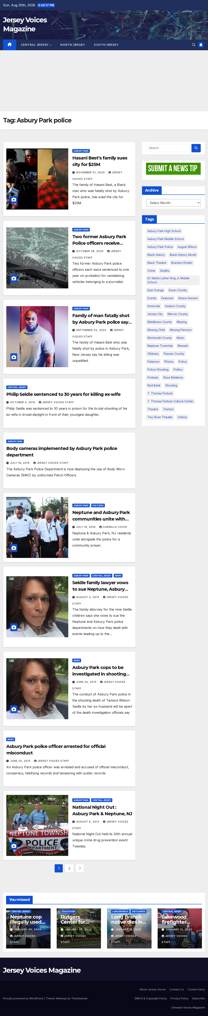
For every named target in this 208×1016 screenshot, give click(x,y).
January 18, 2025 (128, 929)
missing (182, 322)
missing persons (181, 330)
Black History (156, 254)
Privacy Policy (179, 998)
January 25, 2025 (78, 929)
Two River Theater (160, 417)
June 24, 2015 (86, 681)
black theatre (156, 262)
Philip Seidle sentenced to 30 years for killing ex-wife (63, 394)
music (180, 337)
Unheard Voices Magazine (188, 1007)
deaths (164, 270)
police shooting (158, 369)
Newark (183, 345)
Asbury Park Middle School (165, 239)
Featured (167, 298)
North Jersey (72, 45)
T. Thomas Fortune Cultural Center (170, 401)
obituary (153, 353)
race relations (173, 377)
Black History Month (183, 254)
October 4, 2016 (23, 402)
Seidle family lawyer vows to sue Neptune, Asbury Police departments (100, 589)
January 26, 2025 (27, 929)
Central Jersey (35, 45)
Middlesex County (159, 322)
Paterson (153, 361)
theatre (152, 409)
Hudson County (175, 306)
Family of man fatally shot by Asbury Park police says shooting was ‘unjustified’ (101, 322)
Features (98, 505)
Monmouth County (159, 337)
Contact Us (177, 989)
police (183, 361)
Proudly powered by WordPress (23, 998)
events (151, 298)
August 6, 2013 (88, 821)
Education (68, 911)
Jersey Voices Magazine (42, 970)
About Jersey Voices (153, 989)
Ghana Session (188, 298)
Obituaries (138, 911)
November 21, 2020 (91, 172)
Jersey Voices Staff (58, 402)
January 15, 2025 (179, 929)
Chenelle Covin (115, 526)
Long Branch (120, 911)
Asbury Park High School (164, 231)
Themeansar (79, 998)
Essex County (178, 290)
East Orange (155, 290)
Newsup (61, 998)
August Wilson (187, 247)
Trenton (168, 409)
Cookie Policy (196, 989)
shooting (171, 385)
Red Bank (153, 385)
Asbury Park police (160, 247)
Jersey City (155, 314)
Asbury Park (81, 151)
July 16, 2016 (86, 526)
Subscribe (198, 998)
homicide (153, 306)
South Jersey (106, 45)
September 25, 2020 (91, 330)
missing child (156, 330)
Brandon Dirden (181, 262)
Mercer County (178, 314)
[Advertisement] (104, 80)
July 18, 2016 (20, 462)
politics (178, 369)
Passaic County (174, 353)
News (118, 575)
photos (169, 361)
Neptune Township (160, 345)
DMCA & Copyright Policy (151, 998)
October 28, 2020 (90, 251)
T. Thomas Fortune (160, 393)
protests (152, 377)
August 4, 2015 (88, 597)
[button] (193, 45)
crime (151, 270)
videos (182, 417)
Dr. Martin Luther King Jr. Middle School (168, 280)
